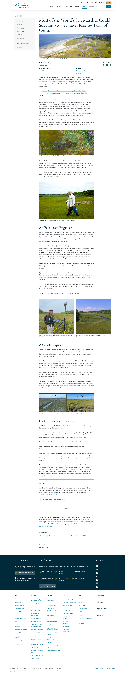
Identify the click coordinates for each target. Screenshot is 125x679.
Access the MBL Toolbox (49, 586)
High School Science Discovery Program (52, 620)
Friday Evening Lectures (69, 602)
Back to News (18, 16)
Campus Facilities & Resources (20, 625)
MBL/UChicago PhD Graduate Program (36, 625)
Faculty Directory (35, 607)
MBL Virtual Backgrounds (66, 630)
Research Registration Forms (37, 651)
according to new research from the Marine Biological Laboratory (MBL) (63, 91)
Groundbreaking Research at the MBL (36, 599)
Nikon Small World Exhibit (67, 606)
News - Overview (21, 21)
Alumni (17, 621)
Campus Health (19, 644)
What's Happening (67, 599)
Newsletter (19, 24)
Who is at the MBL (36, 632)
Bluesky (97, 573)
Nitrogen (64, 535)
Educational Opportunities (50, 599)
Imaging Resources (80, 572)
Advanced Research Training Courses (52, 604)
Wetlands (86, 535)
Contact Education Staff (53, 650)
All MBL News (82, 599)
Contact (94, 2)
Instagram (97, 569)
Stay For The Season (102, 609)
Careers (101, 2)
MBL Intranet (100, 602)
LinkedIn (97, 583)
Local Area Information (21, 629)
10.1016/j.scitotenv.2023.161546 (48, 494)
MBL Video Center (67, 613)
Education (68, 7)
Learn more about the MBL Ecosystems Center (54, 500)
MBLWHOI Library (36, 636)
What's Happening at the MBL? (63, 579)
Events (76, 7)
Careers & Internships (21, 611)
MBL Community (19, 608)
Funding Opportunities (37, 655)
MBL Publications (21, 35)
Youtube (97, 580)
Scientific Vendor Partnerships (51, 638)
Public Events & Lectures (66, 617)
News (84, 7)
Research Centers (35, 603)
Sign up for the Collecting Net (26, 573)
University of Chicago (45, 526)
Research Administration (37, 644)
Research (58, 7)
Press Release (75, 535)
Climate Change (53, 535)
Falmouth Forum (67, 610)
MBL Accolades (20, 31)
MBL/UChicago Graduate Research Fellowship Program (52, 610)
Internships (50, 624)
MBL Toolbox (34, 647)
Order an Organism (47, 578)
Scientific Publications (37, 629)
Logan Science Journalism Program (52, 628)
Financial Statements (20, 618)
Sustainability (18, 632)
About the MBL (19, 599)
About (50, 7)
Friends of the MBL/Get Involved (21, 636)
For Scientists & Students (66, 622)
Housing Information (62, 572)
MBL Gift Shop (100, 595)
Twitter (97, 587)
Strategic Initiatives (36, 618)
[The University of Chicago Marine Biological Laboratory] (23, 5)
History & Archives (20, 615)
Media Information (21, 38)
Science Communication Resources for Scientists (23, 42)
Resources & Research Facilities (37, 640)
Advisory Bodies (19, 605)
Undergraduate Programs (51, 615)
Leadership (18, 602)
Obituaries (19, 47)
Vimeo (97, 576)
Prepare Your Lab (47, 572)
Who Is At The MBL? (80, 578)
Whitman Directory (36, 610)
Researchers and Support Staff (35, 614)
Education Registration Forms (53, 646)
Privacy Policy (99, 668)
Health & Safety (35, 658)
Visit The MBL (85, 2)
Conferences (66, 626)
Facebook (97, 566)
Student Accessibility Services (52, 633)
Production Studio (20, 641)
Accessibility (111, 668)
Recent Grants (20, 28)
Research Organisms (36, 621)
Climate (42, 535)
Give (109, 2)
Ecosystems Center (82, 71)
